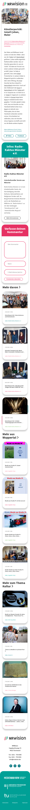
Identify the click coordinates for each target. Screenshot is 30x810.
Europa (13, 97)
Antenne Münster (19, 199)
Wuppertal (6, 43)
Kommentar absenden (13, 279)
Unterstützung (8, 131)
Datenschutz (5, 802)
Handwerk (19, 131)
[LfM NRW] (15, 786)
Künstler (14, 131)
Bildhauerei (11, 129)
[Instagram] (15, 766)
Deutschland (20, 57)
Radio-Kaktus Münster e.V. (18, 41)
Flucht (15, 129)
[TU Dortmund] (15, 795)
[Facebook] (10, 766)
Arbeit (19, 74)
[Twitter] (19, 766)
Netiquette (15, 802)
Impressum (25, 802)
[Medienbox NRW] (15, 777)
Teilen (9, 136)
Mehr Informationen (12, 218)
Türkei (11, 57)
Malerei (6, 129)
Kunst (18, 88)
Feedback (21, 136)
